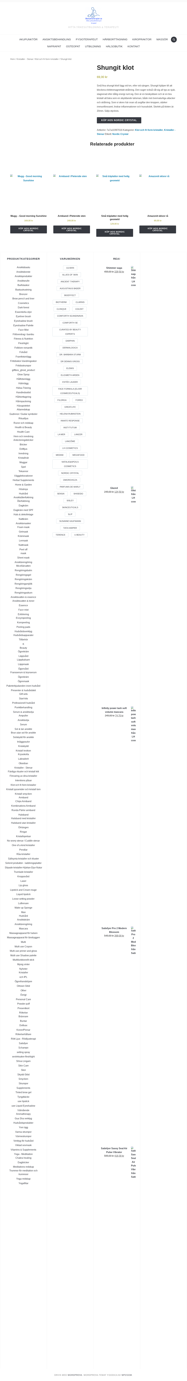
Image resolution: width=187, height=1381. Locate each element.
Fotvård (23, 352)
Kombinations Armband (23, 806)
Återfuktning (23, 501)
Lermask (23, 540)
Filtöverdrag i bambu (23, 334)
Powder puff (23, 1004)
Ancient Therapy (70, 281)
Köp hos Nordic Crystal (119, 120)
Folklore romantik (23, 348)
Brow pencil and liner (23, 298)
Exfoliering (23, 614)
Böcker (23, 444)
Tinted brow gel (23, 1092)
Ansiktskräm (23, 919)
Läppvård (23, 656)
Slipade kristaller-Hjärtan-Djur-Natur (23, 867)
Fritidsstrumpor (23, 365)
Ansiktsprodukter (23, 276)
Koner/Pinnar (23, 1030)
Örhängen (23, 827)
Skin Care (23, 1065)
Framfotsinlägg (23, 356)
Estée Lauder (70, 382)
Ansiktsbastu (23, 267)
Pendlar (23, 850)
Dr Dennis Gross (70, 361)
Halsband (23, 814)
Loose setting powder (23, 899)
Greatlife (70, 407)
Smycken (23, 1079)
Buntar (23, 1021)
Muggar (23, 462)
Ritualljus (23, 418)
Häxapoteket (23, 405)
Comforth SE (70, 323)
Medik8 (59, 455)
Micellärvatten (23, 566)
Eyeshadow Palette (23, 325)
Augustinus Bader (70, 288)
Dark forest (23, 307)
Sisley (70, 500)
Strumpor (23, 1083)
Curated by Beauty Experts (70, 331)
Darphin (70, 341)
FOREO (79, 400)
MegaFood (78, 455)
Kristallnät (23, 458)
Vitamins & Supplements (23, 1149)
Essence (23, 605)
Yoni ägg (23, 1127)
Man (23, 912)
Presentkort (23, 1008)
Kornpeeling (23, 622)
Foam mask (23, 527)
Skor (23, 1070)
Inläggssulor (23, 741)
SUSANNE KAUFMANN (70, 521)
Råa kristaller (23, 854)
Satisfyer (23, 1043)
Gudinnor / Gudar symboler (23, 414)
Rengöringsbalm (23, 570)
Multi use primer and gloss (23, 951)
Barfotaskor (23, 285)
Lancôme (70, 441)
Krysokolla (23, 754)
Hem (12, 59)
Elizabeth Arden (70, 375)
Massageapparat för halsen (23, 933)
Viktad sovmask (23, 1145)
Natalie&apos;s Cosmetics (70, 464)
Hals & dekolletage (23, 514)
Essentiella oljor (23, 312)
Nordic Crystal (120, 134)
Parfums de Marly (70, 487)
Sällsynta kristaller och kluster (23, 858)
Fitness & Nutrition (23, 338)
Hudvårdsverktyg (23, 631)
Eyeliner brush (23, 316)
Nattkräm (23, 519)
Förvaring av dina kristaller (23, 776)
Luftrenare (23, 903)
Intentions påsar (23, 780)
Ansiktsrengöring (23, 562)
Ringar (23, 832)
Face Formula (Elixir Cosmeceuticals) (70, 391)
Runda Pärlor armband (23, 810)
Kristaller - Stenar (25, 59)
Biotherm (61, 302)
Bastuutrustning (23, 289)
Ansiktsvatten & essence (23, 597)
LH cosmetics (70, 448)
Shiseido (78, 493)
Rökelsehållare (23, 1034)
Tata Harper (70, 528)
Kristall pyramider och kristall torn (23, 789)
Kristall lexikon (23, 750)
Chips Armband (23, 801)
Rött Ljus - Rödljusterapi (23, 1039)
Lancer (78, 434)
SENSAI (60, 493)
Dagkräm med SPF (23, 510)
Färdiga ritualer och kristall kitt (23, 771)
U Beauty (79, 535)
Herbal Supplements (23, 480)
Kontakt (134, 46)
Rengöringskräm (23, 579)
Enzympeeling (23, 618)
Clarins (80, 302)
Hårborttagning (115, 39)
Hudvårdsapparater (23, 635)
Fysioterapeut (87, 39)
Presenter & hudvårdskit (23, 690)
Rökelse (23, 1012)
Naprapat (54, 46)
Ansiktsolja (23, 720)
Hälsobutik (114, 46)
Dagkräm (23, 505)
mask (23, 553)
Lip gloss (23, 885)
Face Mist (23, 330)
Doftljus (23, 449)
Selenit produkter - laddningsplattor (23, 863)
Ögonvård (23, 669)
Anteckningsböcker (23, 440)
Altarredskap (23, 409)
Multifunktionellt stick (23, 960)
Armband (23, 797)
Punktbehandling (23, 707)
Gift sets (23, 694)
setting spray (23, 1052)
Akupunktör (28, 39)
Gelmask (23, 531)
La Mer (61, 434)
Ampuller (23, 715)
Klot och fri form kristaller (47, 59)
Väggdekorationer (23, 476)
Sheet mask (23, 557)
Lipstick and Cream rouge (23, 890)
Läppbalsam (23, 659)
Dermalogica (70, 348)
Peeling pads (23, 627)
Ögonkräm (23, 651)
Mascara (23, 928)
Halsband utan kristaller (23, 823)
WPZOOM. (127, 1375)
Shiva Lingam (23, 1061)
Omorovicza (70, 480)
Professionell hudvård (23, 703)
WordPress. (75, 1375)
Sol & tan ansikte (23, 729)
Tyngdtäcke (23, 1097)
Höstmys (23, 489)
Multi (23, 942)
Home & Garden (23, 484)
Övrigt (23, 995)
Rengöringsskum (23, 592)
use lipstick (23, 1101)
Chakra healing (23, 1158)
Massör (162, 39)
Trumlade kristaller (23, 872)
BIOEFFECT (70, 295)
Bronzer (23, 294)
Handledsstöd (23, 392)
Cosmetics (23, 303)
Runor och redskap (23, 423)
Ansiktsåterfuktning (23, 497)
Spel (23, 467)
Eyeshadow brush (23, 321)
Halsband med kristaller (23, 818)
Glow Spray (23, 374)
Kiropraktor (141, 39)
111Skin (70, 268)
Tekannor (23, 471)
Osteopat (73, 46)
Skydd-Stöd (23, 1074)
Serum (23, 724)
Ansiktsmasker (23, 523)
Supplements (23, 1088)
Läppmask (23, 664)
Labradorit (23, 759)
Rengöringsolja (23, 588)
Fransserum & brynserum (23, 672)
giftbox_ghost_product (23, 370)
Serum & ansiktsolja (23, 712)
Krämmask (23, 536)
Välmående (23, 1110)
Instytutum (70, 427)
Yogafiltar (23, 1183)
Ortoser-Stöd (23, 986)
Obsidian (23, 763)
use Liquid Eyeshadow (23, 1106)
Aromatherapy (23, 1114)
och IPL (23, 977)
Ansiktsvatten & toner (23, 601)
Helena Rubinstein (70, 414)
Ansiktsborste (23, 272)
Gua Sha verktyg (23, 1118)
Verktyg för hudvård (23, 1141)
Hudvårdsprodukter (23, 1123)
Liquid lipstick (23, 894)
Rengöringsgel (23, 575)
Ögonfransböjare (23, 981)
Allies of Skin (70, 275)
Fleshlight (23, 343)
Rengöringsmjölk (23, 584)
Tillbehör (23, 639)
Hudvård (23, 493)
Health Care (23, 432)
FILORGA (61, 400)
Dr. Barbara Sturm (70, 354)
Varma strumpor (23, 1132)
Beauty (23, 648)
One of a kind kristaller (23, 845)
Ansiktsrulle (23, 281)
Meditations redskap (23, 1167)
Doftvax (23, 1025)
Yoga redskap (23, 1179)
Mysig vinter (23, 964)
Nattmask (23, 545)
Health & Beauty (23, 427)
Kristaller (23, 972)
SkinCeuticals (70, 507)
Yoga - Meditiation (23, 1154)
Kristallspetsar (23, 836)
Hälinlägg (23, 383)
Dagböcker (23, 1162)
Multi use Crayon (23, 946)
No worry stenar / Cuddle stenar (23, 840)
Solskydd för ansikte (23, 737)
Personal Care (23, 999)
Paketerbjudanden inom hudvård (23, 686)
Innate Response (70, 421)
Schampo (23, 1047)
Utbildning (93, 46)
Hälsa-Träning (23, 388)
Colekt (79, 309)
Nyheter (23, 969)
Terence (60, 535)
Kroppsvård (23, 876)
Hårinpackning (23, 401)
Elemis (70, 368)
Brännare (23, 1016)
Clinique (61, 309)
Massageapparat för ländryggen (23, 937)
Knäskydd (23, 746)
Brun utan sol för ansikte (23, 732)
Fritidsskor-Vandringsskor (23, 361)
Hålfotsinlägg (23, 379)
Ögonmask (23, 681)
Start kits (23, 698)
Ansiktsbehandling (57, 39)
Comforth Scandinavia (70, 316)
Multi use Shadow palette (23, 955)
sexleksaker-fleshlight (23, 1056)
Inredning (23, 453)
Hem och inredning (23, 436)
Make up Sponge (23, 907)
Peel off (23, 549)
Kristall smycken (23, 794)
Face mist (23, 610)
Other (23, 990)
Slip (70, 514)
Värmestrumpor (23, 1136)
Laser (23, 881)
